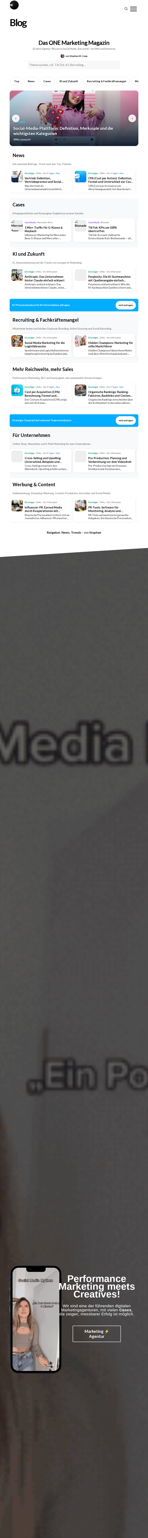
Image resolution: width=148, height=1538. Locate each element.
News (31, 81)
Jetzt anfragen (126, 305)
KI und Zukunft (69, 81)
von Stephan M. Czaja (76, 56)
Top (16, 81)
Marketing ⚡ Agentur (96, 1334)
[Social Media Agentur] (42, 8)
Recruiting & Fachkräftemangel (106, 81)
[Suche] (126, 9)
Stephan (95, 532)
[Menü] (133, 8)
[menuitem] (133, 8)
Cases (47, 81)
